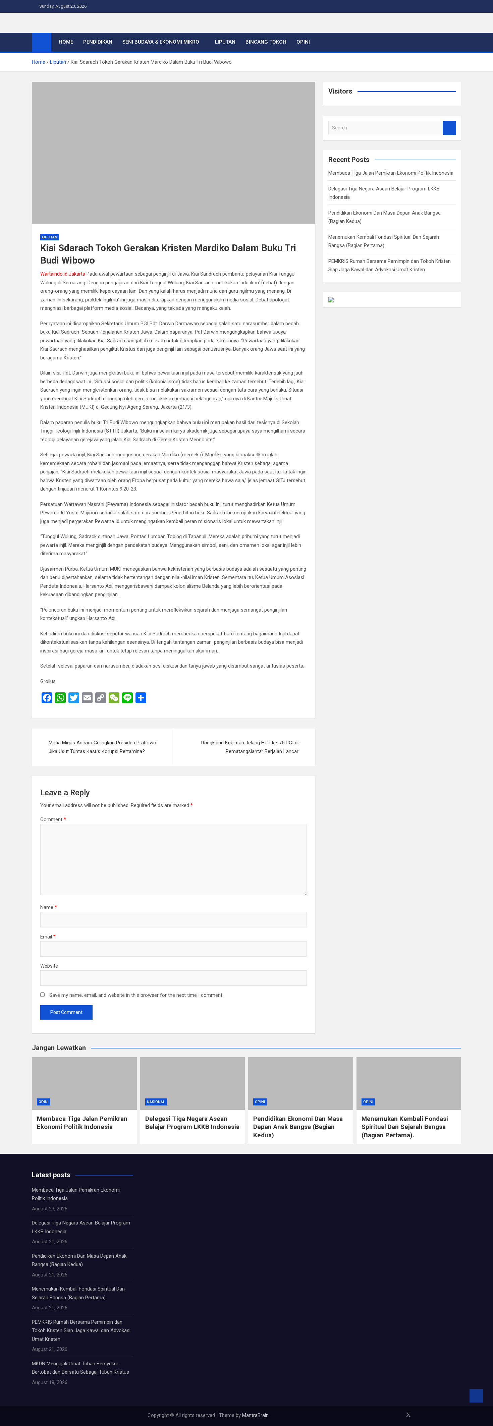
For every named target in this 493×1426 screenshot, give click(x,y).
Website (49, 966)
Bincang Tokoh (265, 42)
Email (48, 937)
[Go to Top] (476, 1396)
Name (48, 907)
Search (449, 128)
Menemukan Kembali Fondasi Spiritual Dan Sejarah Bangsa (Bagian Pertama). (405, 1127)
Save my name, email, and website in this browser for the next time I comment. (136, 995)
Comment (53, 819)
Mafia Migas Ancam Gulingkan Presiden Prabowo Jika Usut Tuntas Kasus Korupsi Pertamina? (102, 747)
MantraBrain (255, 1415)
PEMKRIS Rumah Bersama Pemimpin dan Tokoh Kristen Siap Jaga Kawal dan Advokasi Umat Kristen (81, 1330)
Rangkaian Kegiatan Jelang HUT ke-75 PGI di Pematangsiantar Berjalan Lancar (249, 747)
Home (66, 42)
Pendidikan (97, 42)
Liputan (225, 42)
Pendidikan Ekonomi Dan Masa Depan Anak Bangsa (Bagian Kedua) (298, 1127)
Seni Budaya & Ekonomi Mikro (160, 42)
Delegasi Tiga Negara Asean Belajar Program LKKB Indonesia (192, 1123)
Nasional (156, 1102)
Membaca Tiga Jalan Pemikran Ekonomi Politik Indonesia (390, 173)
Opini (303, 42)
